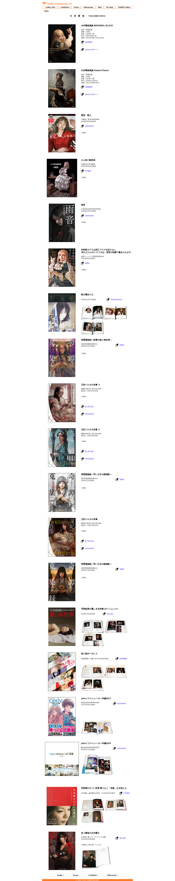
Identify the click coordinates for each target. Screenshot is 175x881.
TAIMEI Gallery (124, 7)
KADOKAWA (89, 126)
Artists (76, 7)
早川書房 (88, 171)
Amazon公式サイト (91, 49)
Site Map (109, 7)
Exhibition (65, 7)
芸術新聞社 (89, 42)
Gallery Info (50, 7)
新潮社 (87, 263)
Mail (99, 7)
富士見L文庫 (89, 407)
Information (88, 7)
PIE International (116, 299)
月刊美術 (126, 793)
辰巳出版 (110, 614)
